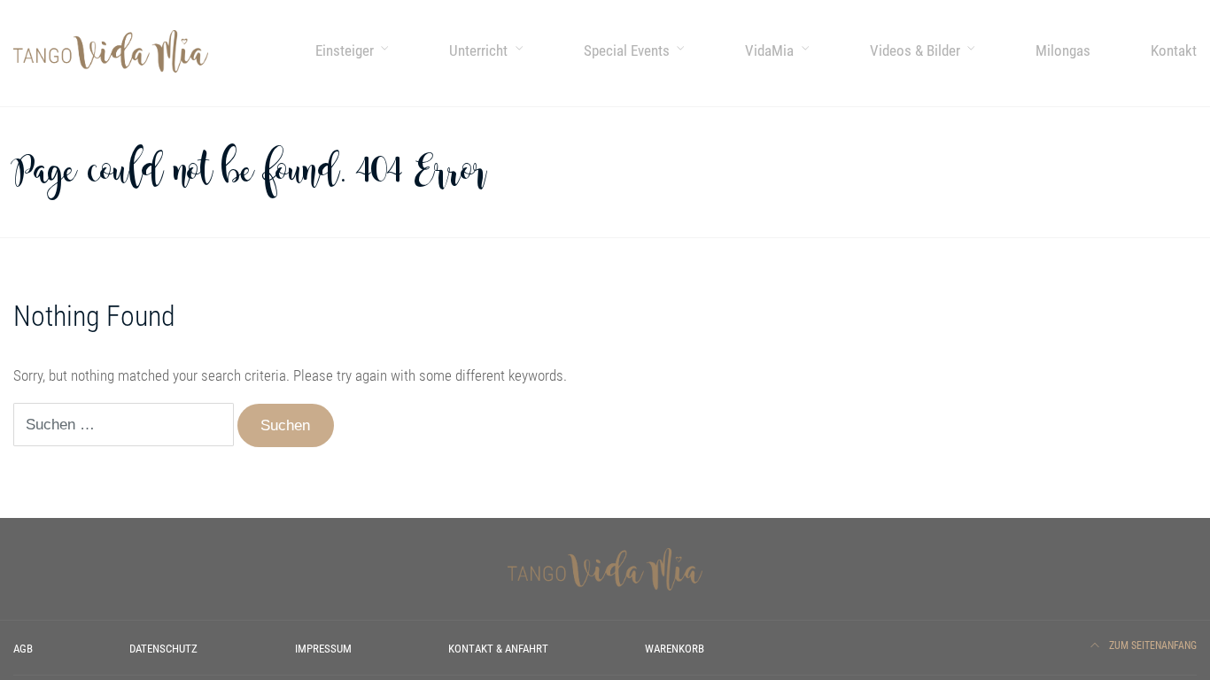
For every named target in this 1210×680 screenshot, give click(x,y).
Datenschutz (163, 648)
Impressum (323, 648)
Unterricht (478, 50)
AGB (23, 648)
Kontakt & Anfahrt (498, 648)
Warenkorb (674, 648)
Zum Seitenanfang (1151, 645)
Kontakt (1174, 50)
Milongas (1062, 50)
